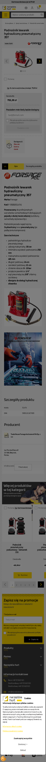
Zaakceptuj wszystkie (23, 738)
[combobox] (27, 14)
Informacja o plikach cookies (12, 726)
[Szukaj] (42, 15)
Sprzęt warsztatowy (21, 23)
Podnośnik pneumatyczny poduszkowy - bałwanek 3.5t (17, 548)
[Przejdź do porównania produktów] (26, 8)
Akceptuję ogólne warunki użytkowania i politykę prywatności (23, 122)
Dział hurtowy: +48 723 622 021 (19, 686)
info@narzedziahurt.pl (15, 692)
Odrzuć (23, 750)
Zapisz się (34, 639)
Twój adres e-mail (10, 614)
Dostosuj (22, 744)
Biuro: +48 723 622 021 (16, 680)
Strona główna (9, 23)
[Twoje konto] (32, 8)
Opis (16, 166)
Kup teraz (24, 575)
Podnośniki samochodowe (37, 23)
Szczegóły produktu (34, 166)
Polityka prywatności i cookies (13, 731)
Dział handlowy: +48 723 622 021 (19, 683)
